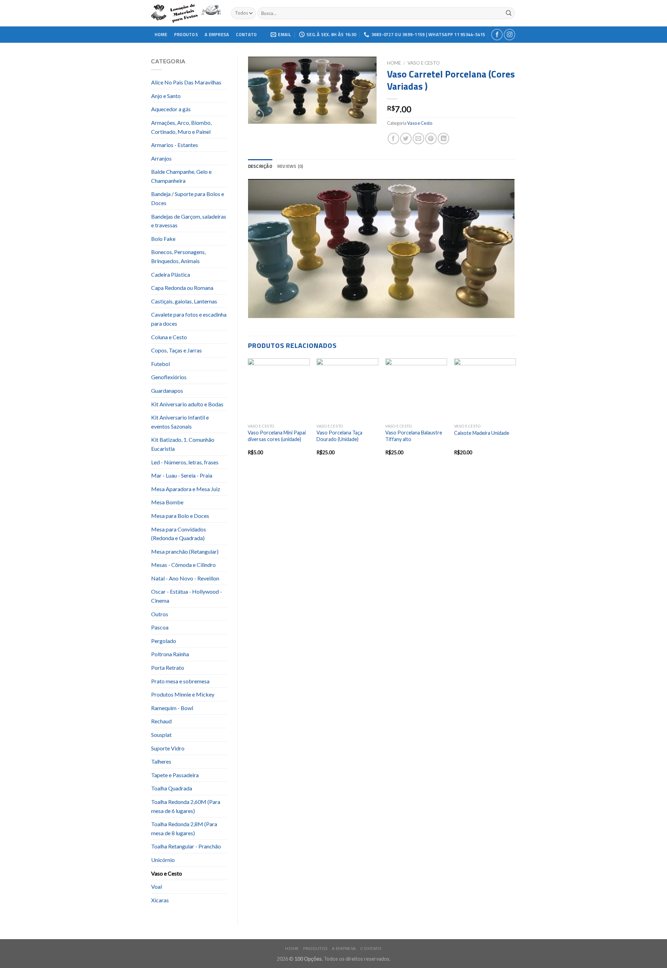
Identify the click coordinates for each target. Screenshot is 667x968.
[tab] (260, 166)
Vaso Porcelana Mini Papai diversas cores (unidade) (277, 436)
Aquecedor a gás (171, 109)
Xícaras (160, 900)
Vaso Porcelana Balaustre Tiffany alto (413, 436)
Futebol (160, 363)
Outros (159, 614)
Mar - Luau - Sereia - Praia (181, 475)
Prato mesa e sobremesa (180, 681)
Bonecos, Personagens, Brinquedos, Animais (178, 256)
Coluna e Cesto (169, 337)
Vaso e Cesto (166, 873)
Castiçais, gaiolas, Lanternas (184, 301)
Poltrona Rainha (170, 654)
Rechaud (161, 721)
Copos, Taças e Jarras (176, 350)
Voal (156, 886)
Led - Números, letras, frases (185, 462)
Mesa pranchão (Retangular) (185, 551)
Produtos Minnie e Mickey (182, 694)
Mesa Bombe (167, 502)
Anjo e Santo (166, 95)
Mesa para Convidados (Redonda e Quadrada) (178, 534)
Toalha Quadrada (171, 788)
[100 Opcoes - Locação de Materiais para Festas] (186, 13)
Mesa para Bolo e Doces (180, 515)
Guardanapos (167, 390)
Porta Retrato (167, 667)
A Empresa (217, 34)
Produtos (186, 34)
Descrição (260, 166)
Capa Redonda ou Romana (182, 287)
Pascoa (159, 627)
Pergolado (163, 640)
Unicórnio (163, 859)
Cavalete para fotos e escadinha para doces (189, 319)
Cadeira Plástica (170, 274)
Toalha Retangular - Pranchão (186, 846)
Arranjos (161, 158)
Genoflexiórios (169, 377)
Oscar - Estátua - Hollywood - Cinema (186, 596)
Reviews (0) (290, 166)
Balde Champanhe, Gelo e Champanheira (181, 176)
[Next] (515, 413)
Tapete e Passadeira (175, 775)
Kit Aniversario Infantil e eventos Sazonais (180, 422)
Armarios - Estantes (174, 144)
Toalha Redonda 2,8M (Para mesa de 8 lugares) (184, 828)
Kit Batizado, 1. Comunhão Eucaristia (182, 444)
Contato (246, 34)
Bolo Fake (163, 238)
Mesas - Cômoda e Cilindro (183, 564)
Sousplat (161, 734)
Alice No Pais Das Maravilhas (186, 82)
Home (161, 34)
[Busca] (508, 13)
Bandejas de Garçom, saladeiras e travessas (188, 221)
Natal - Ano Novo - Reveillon (185, 578)
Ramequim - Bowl (172, 708)
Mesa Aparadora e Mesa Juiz (185, 489)
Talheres (161, 761)
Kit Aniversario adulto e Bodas (187, 404)
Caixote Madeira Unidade (481, 433)
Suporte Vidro (167, 748)
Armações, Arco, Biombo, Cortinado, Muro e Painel (181, 127)
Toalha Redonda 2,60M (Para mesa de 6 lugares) (185, 806)
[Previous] (248, 413)
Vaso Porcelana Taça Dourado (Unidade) (339, 436)
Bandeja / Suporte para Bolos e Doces (187, 198)
